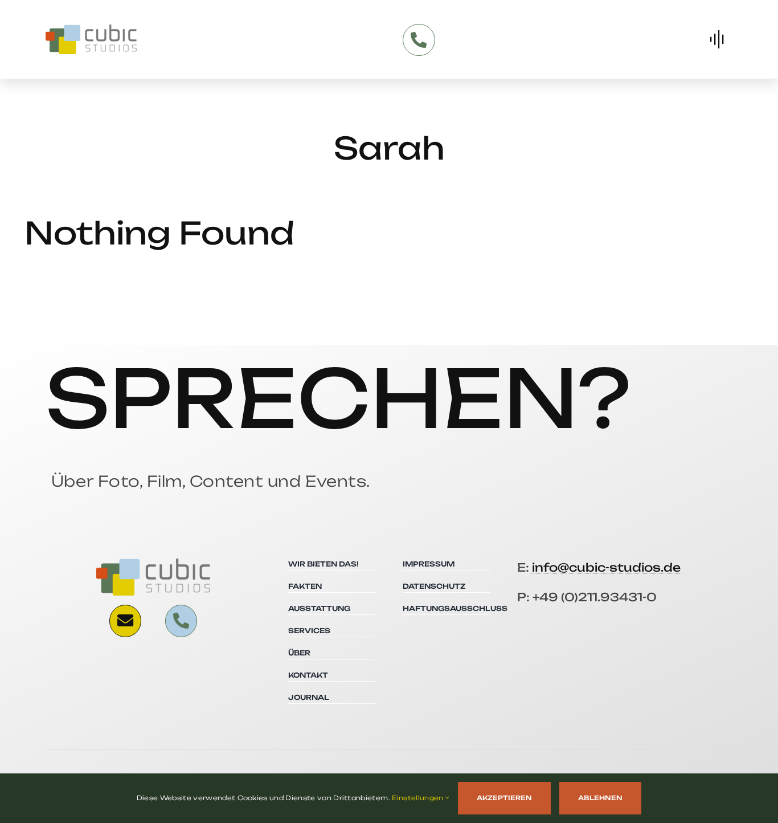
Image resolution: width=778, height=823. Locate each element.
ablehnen (600, 798)
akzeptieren (504, 798)
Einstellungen (418, 798)
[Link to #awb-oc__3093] (125, 621)
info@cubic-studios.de (606, 567)
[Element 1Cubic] (91, 29)
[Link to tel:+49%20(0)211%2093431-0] (419, 40)
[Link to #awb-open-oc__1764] (716, 39)
